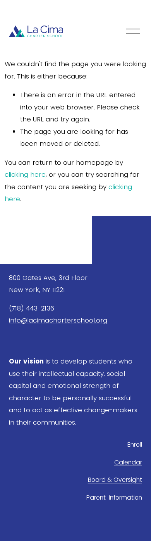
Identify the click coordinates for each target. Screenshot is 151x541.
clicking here (25, 174)
